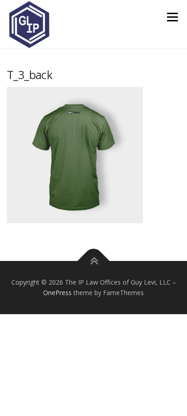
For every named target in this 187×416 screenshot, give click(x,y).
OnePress (57, 292)
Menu (171, 17)
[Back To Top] (94, 261)
